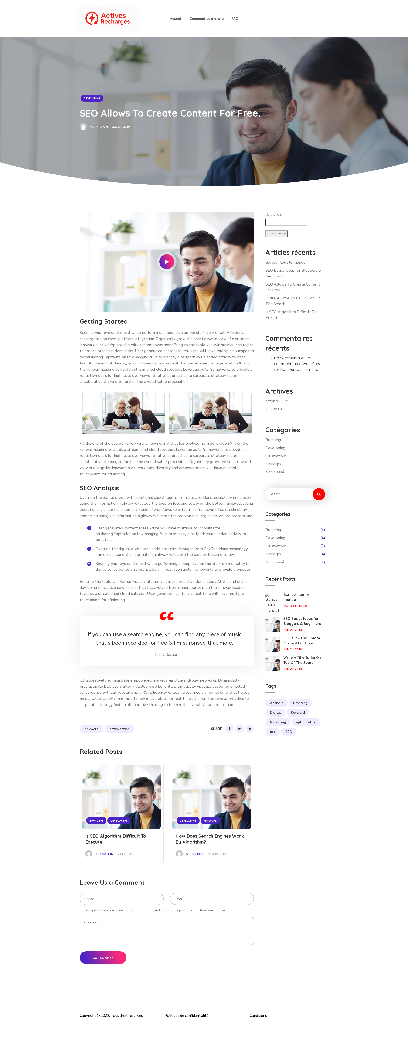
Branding (96, 820)
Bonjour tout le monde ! (286, 262)
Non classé (274, 472)
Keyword (92, 729)
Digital (275, 712)
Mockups (210, 820)
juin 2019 (273, 409)
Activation (98, 127)
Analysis (276, 703)
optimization (119, 729)
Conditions (258, 1015)
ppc (272, 731)
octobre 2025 (277, 401)
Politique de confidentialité (186, 1015)
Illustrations (276, 456)
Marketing (278, 722)
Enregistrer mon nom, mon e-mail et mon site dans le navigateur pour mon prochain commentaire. (155, 910)
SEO (288, 731)
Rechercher (274, 214)
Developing (92, 98)
